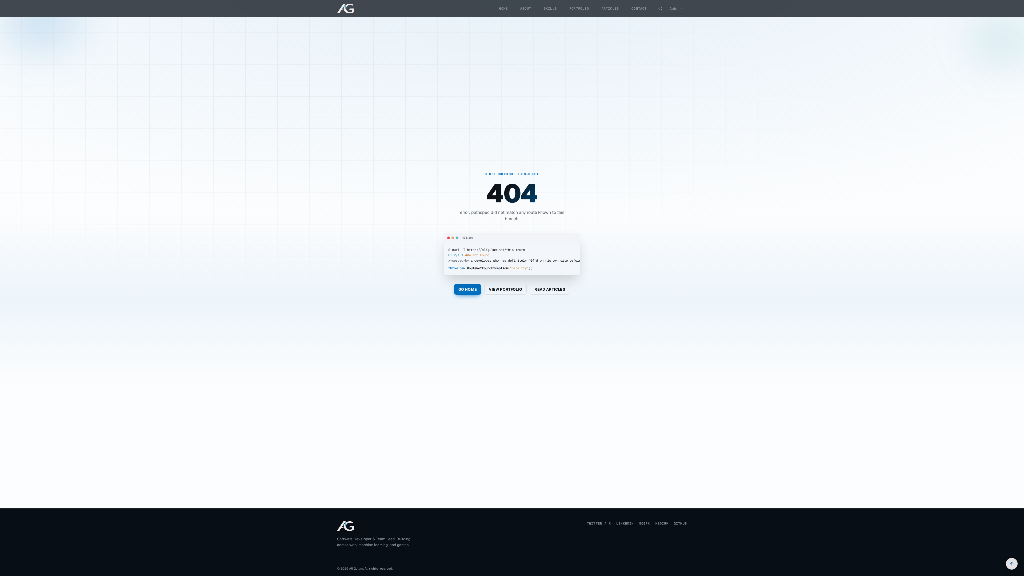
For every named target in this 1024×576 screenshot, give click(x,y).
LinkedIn (625, 523)
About (525, 8)
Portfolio (579, 8)
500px (644, 523)
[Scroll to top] (1012, 564)
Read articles (549, 289)
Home (503, 8)
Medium (662, 523)
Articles (610, 8)
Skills (550, 8)
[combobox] (676, 8)
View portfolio (505, 289)
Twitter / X (599, 523)
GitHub (680, 523)
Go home (467, 289)
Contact (639, 8)
